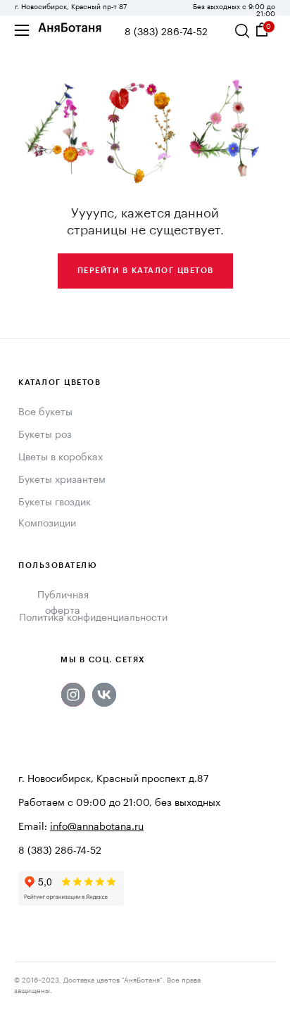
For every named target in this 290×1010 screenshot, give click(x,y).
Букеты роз (45, 435)
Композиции (47, 524)
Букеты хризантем (62, 480)
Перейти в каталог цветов (145, 270)
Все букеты (45, 412)
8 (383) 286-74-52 (166, 32)
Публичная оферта (63, 603)
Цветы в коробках (60, 457)
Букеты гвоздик (54, 502)
